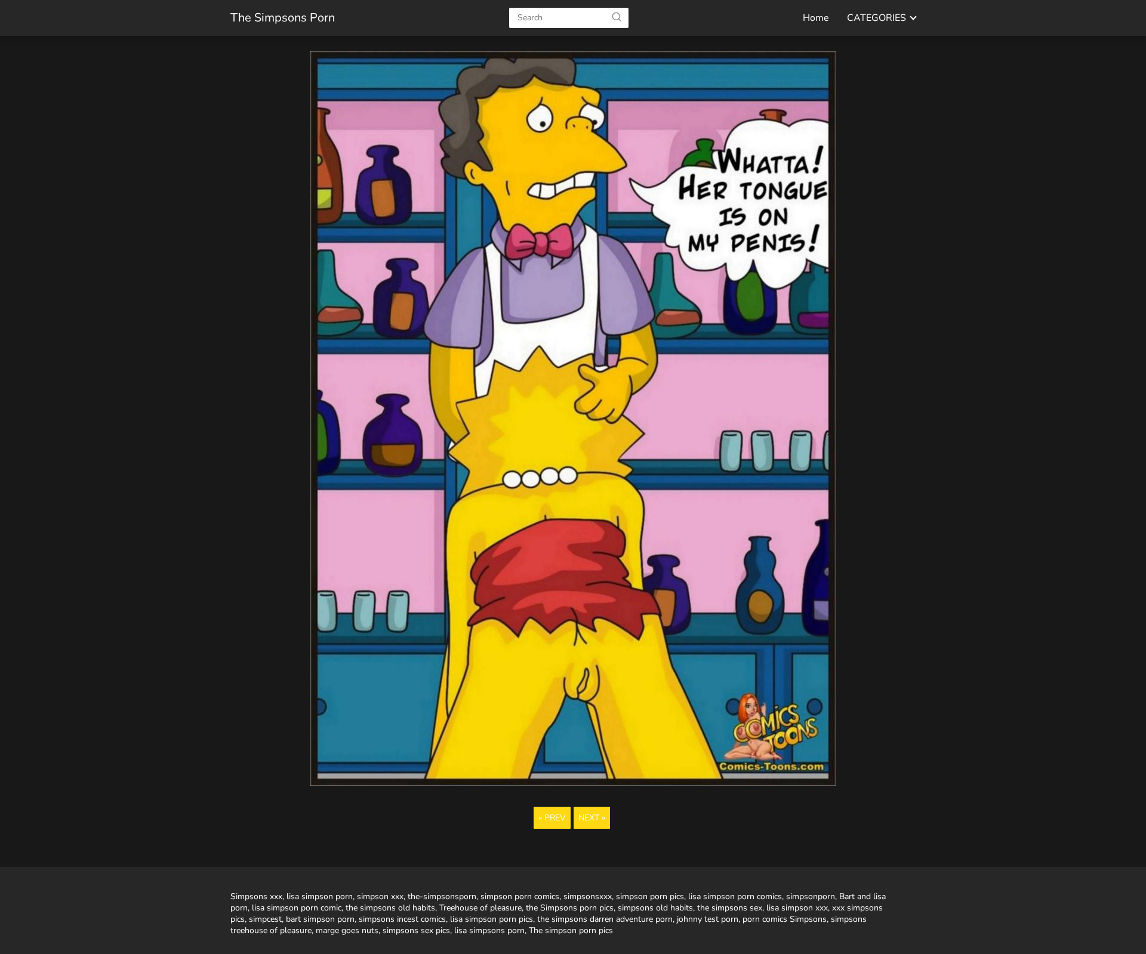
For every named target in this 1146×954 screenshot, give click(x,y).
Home (816, 17)
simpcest (265, 919)
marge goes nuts (347, 930)
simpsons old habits (655, 907)
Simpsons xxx (256, 896)
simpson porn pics (650, 896)
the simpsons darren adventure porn (605, 919)
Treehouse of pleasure (480, 907)
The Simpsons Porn (282, 18)
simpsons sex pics (416, 930)
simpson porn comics (519, 896)
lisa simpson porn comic (296, 907)
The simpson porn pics (571, 930)
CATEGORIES (876, 17)
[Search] (617, 17)
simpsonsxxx (587, 896)
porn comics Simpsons (785, 919)
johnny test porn (707, 919)
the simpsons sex (729, 907)
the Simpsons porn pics (570, 907)
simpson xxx (380, 896)
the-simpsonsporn (442, 896)
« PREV (552, 817)
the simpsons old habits (390, 907)
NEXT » (591, 817)
